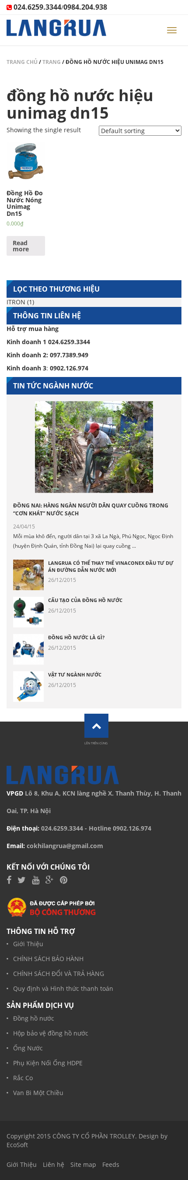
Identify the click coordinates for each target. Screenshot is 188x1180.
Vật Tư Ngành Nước (74, 674)
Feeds (110, 1164)
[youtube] (35, 881)
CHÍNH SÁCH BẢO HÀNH (48, 959)
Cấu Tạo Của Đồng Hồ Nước (85, 600)
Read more (21, 246)
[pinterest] (63, 881)
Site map (83, 1164)
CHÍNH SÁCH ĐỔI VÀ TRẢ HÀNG (58, 973)
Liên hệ (53, 1164)
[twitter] (21, 881)
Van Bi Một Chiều (38, 1092)
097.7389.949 (69, 355)
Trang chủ (22, 62)
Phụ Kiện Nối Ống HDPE (48, 1063)
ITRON (16, 302)
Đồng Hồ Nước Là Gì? (76, 637)
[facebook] (9, 881)
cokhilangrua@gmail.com (65, 846)
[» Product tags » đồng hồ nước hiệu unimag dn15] (56, 30)
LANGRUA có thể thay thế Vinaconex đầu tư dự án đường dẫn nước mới (111, 566)
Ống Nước (28, 1048)
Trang (51, 62)
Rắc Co (23, 1078)
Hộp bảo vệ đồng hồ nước (50, 1033)
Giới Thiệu (28, 944)
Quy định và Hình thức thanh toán (63, 988)
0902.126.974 (132, 828)
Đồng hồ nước (33, 1018)
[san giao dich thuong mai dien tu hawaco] (52, 906)
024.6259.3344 (62, 828)
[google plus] (49, 881)
